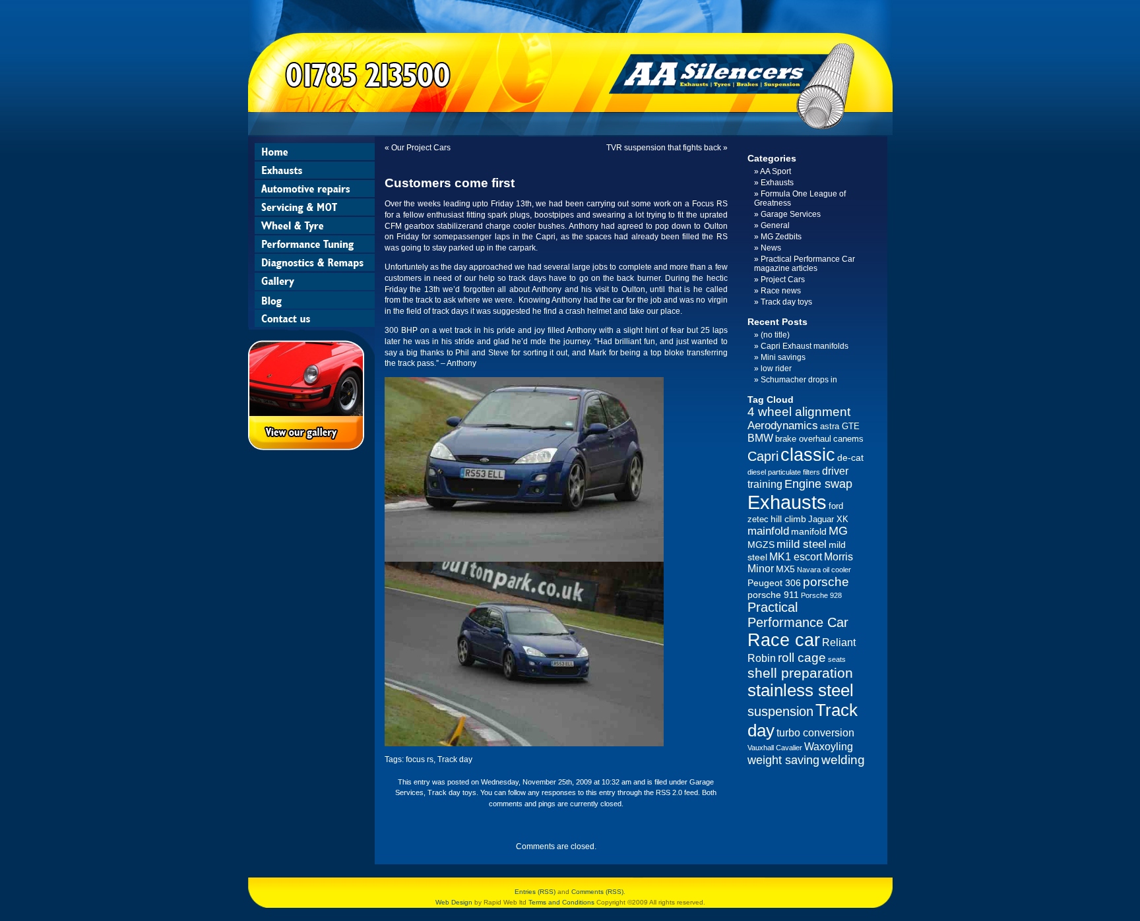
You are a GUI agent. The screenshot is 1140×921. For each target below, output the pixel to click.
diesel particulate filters (783, 472)
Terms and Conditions (561, 902)
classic (807, 454)
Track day (454, 759)
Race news (781, 290)
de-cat (850, 457)
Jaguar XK (828, 519)
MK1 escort (795, 556)
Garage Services (791, 214)
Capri (762, 456)
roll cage (802, 658)
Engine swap (818, 483)
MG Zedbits (781, 236)
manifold (809, 531)
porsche (826, 582)
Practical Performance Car (797, 615)
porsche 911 (773, 594)
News (771, 248)
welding (843, 760)
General (775, 225)
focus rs (419, 759)
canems (848, 439)
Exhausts (777, 182)
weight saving (783, 760)
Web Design (453, 902)
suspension (780, 711)
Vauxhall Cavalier (774, 748)
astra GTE (840, 426)
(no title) (775, 335)
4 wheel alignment (798, 412)
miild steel (801, 544)
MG (838, 530)
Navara (809, 570)
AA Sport (775, 171)
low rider (776, 368)
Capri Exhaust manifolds (804, 346)
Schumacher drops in (799, 379)
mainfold (768, 531)
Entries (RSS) (535, 891)
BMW (760, 438)
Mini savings (783, 357)
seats (837, 659)
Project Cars (783, 279)
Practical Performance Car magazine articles (804, 263)
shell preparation (800, 672)
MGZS (761, 544)
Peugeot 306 (774, 583)
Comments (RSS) (597, 891)
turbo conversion (815, 732)
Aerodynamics (782, 425)
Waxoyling (828, 746)
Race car (783, 640)
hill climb (788, 519)
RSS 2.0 (669, 792)
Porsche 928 (821, 595)
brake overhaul (803, 439)
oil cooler (837, 570)
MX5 (785, 569)
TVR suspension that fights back (663, 147)
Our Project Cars (421, 147)
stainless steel (800, 690)
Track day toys (452, 792)
